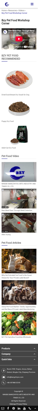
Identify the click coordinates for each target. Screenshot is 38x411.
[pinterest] (13, 408)
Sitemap (13, 404)
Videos (21, 10)
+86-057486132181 (13, 383)
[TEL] (30, 408)
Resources (12, 10)
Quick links (7, 359)
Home (4, 10)
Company (6, 354)
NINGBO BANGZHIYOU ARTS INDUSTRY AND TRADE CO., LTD (19, 185)
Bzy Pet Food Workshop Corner (14, 13)
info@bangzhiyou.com (15, 377)
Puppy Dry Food (8, 121)
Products (6, 348)
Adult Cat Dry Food (9, 148)
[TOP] (35, 408)
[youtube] (24, 408)
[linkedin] (19, 408)
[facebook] (8, 408)
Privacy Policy (21, 404)
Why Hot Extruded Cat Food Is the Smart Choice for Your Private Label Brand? (17, 276)
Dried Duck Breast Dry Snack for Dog (15, 95)
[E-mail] (2, 408)
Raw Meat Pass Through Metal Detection (17, 210)
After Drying (6, 235)
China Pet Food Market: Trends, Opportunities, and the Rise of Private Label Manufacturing (19, 308)
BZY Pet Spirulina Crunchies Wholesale (16, 337)
